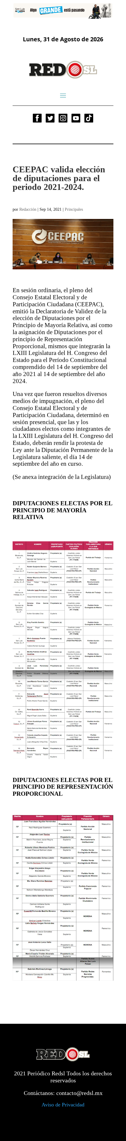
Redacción (27, 209)
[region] (63, 10)
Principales (74, 209)
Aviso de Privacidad (63, 1105)
